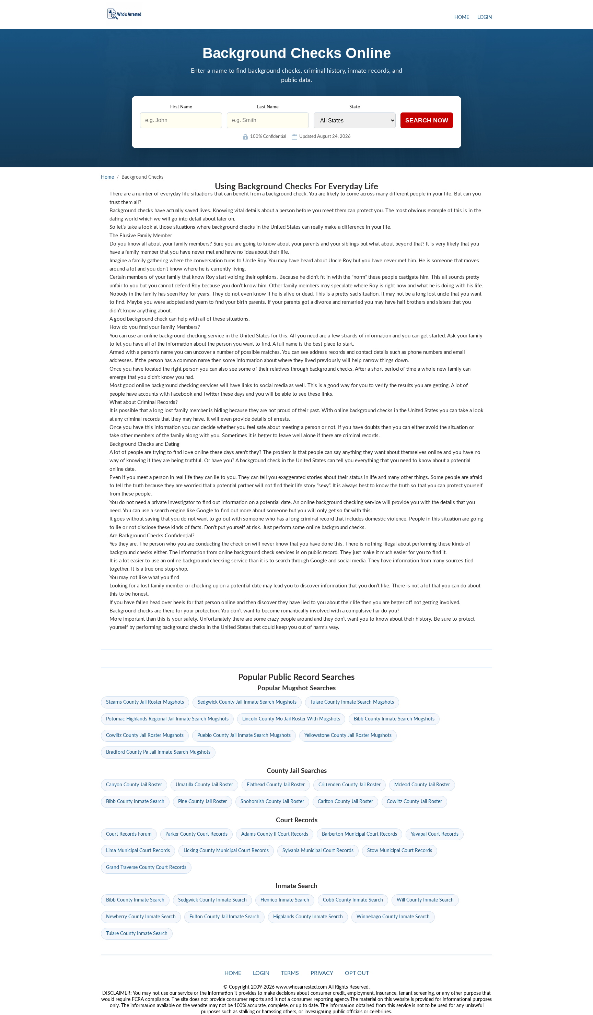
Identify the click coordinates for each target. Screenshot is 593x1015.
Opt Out (357, 973)
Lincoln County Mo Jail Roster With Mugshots (291, 719)
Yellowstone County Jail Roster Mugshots (348, 735)
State (354, 107)
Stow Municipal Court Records (399, 850)
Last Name (268, 107)
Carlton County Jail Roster (345, 801)
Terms (290, 973)
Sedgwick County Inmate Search (212, 900)
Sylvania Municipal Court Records (317, 850)
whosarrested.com (124, 14)
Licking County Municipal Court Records (226, 850)
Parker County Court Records (196, 834)
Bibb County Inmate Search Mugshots (394, 719)
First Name (181, 107)
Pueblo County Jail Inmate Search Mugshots (244, 735)
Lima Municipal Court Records (138, 850)
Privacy (322, 973)
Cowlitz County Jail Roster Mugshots (145, 735)
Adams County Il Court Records (274, 834)
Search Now (426, 120)
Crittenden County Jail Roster (349, 785)
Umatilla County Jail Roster (204, 785)
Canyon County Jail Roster (134, 785)
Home (461, 17)
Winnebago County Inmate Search (393, 917)
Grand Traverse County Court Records (146, 867)
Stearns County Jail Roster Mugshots (145, 702)
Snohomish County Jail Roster (272, 801)
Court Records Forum (129, 834)
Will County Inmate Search (425, 900)
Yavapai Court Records (434, 834)
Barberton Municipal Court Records (359, 834)
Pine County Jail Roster (202, 801)
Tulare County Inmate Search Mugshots (352, 702)
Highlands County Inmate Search (308, 917)
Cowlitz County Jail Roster (414, 801)
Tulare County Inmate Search (136, 933)
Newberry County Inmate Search (141, 917)
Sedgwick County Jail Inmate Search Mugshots (247, 702)
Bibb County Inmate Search (135, 801)
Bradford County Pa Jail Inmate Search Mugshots (158, 752)
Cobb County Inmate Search (353, 900)
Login (484, 17)
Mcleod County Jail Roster (422, 785)
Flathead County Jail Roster (276, 785)
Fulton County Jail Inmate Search (224, 917)
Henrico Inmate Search (284, 900)
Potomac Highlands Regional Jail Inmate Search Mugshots (167, 719)
